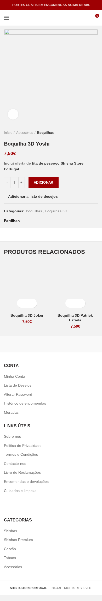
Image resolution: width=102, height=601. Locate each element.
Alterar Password (18, 394)
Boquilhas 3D (56, 211)
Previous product (85, 132)
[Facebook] (25, 220)
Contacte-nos (15, 463)
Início (8, 133)
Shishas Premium (18, 540)
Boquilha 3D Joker (26, 315)
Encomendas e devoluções (26, 481)
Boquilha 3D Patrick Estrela (75, 317)
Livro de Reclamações (22, 472)
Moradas (11, 412)
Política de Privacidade (23, 445)
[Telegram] (52, 220)
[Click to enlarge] (13, 114)
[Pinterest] (39, 220)
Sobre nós (12, 436)
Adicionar (43, 182)
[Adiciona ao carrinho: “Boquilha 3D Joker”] (22, 303)
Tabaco (10, 558)
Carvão (10, 549)
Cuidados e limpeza (20, 491)
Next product (95, 132)
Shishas (10, 531)
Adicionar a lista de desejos (33, 196)
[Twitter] (32, 220)
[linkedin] (45, 220)
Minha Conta (14, 376)
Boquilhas (45, 133)
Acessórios (24, 133)
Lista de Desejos (17, 385)
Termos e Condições (21, 454)
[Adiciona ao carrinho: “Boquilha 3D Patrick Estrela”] (70, 303)
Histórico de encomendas (25, 403)
